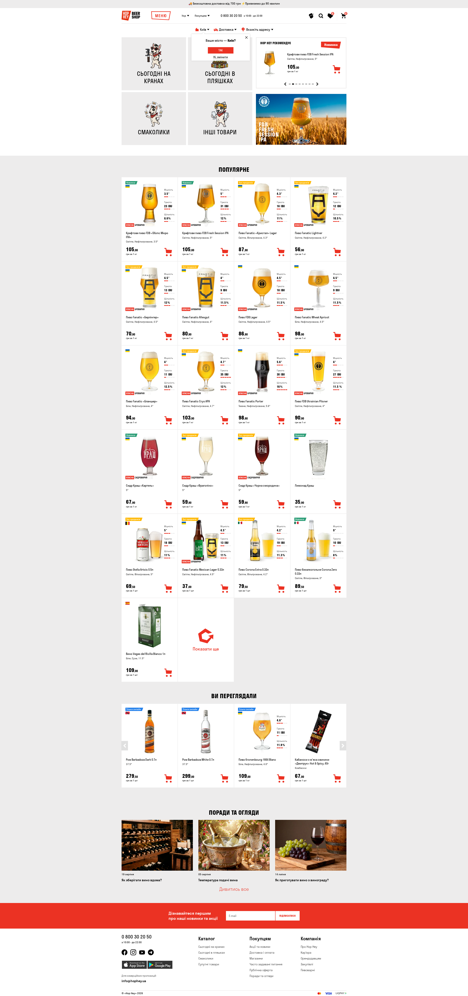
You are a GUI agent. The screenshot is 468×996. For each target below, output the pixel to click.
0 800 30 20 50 (231, 15)
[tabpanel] (301, 63)
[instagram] (133, 952)
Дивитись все (234, 889)
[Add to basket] (336, 69)
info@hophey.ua (134, 981)
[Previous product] (285, 84)
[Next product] (317, 84)
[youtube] (142, 952)
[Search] (321, 16)
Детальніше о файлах (303, 991)
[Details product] (269, 63)
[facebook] (124, 952)
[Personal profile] (311, 16)
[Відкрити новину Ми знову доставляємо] (301, 143)
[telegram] (151, 952)
